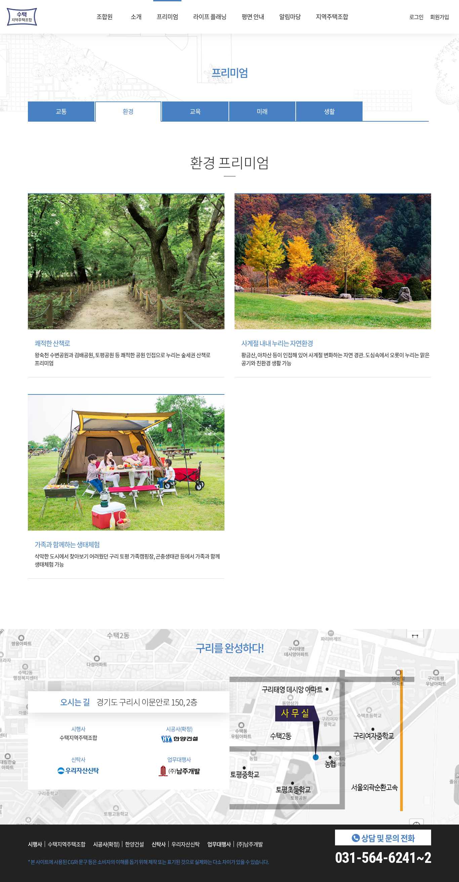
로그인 (416, 17)
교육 (195, 111)
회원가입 (439, 17)
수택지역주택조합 (22, 17)
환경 (128, 111)
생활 (329, 111)
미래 (262, 111)
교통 (61, 111)
